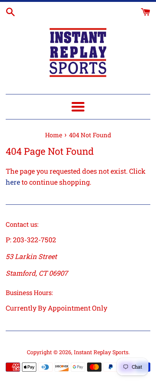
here (13, 182)
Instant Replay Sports (101, 352)
